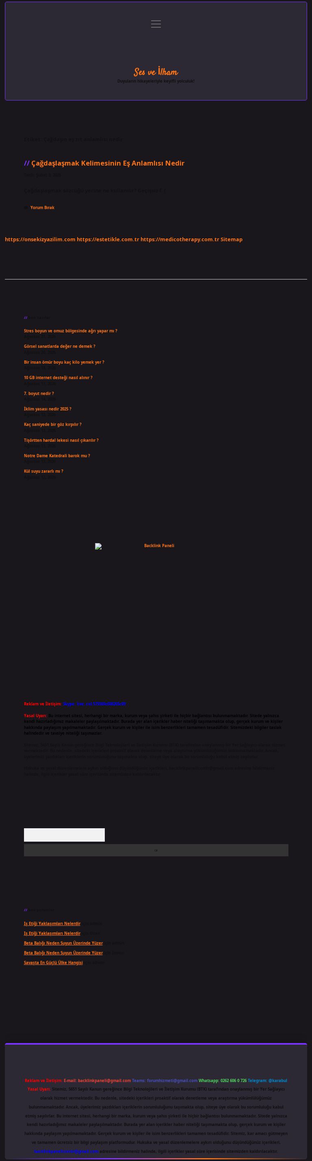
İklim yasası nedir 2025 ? (48, 409)
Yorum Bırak (42, 207)
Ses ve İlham (156, 72)
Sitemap (232, 239)
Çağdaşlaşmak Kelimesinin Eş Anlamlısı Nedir (107, 163)
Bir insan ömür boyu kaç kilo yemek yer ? (64, 362)
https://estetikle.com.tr (108, 239)
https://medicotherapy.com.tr (180, 239)
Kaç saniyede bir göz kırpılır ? (53, 424)
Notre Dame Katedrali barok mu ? (57, 455)
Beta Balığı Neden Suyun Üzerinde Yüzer (63, 943)
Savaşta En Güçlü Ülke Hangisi (53, 962)
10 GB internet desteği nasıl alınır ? (58, 377)
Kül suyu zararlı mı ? (43, 471)
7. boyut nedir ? (39, 393)
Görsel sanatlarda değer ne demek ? (59, 346)
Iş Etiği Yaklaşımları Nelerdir (52, 923)
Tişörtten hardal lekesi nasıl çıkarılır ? (61, 440)
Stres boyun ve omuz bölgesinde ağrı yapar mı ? (70, 331)
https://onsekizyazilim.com (40, 239)
